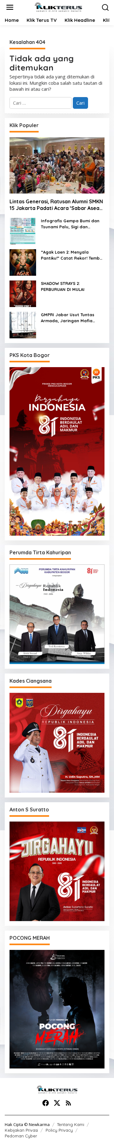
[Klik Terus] (58, 6)
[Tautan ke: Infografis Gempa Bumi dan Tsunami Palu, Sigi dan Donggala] (23, 230)
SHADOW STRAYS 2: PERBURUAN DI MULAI (63, 286)
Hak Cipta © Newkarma (27, 1124)
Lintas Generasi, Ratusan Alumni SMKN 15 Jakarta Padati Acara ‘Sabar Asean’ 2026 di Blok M (57, 205)
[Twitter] (57, 1103)
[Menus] (10, 7)
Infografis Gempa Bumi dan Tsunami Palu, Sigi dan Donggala (70, 224)
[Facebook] (45, 1103)
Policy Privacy (59, 1130)
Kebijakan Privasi (21, 1130)
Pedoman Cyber (21, 1135)
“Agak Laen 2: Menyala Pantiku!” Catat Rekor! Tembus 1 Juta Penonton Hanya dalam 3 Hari (72, 255)
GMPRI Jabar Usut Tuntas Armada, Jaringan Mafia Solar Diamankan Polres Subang (67, 318)
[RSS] (68, 1103)
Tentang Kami (70, 1124)
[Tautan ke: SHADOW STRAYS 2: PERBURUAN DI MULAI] (23, 293)
